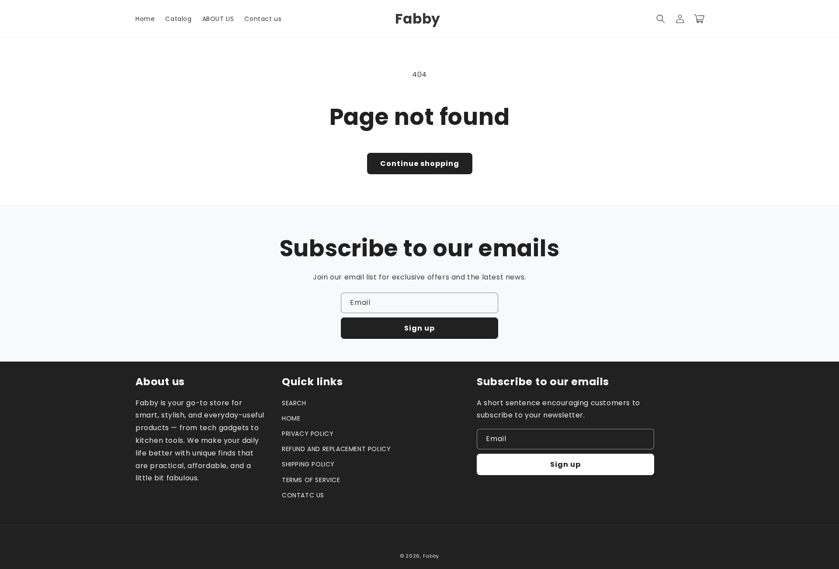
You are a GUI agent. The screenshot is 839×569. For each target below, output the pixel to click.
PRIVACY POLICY (307, 433)
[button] (660, 18)
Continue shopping (419, 164)
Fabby (431, 555)
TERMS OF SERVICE (311, 480)
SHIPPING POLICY (308, 464)
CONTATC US (303, 495)
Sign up (419, 328)
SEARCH (294, 403)
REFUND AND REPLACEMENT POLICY (336, 449)
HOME (291, 418)
